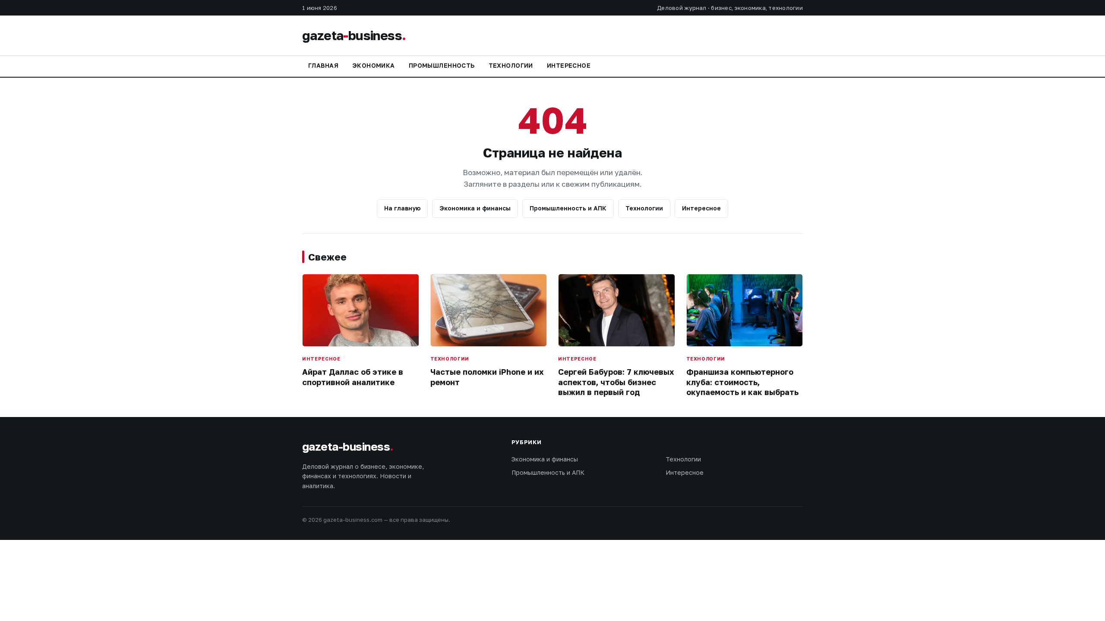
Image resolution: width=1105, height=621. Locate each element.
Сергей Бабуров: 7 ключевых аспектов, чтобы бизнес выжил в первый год (616, 382)
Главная (323, 65)
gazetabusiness (354, 35)
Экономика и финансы (475, 208)
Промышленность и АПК (568, 208)
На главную (402, 208)
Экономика (373, 65)
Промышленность (442, 65)
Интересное (568, 65)
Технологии (511, 65)
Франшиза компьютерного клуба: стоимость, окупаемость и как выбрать (742, 382)
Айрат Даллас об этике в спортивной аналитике (352, 376)
